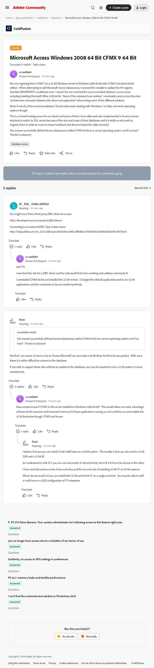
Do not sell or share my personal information (104, 663)
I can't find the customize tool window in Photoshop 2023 (42, 596)
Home (9, 17)
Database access (20, 144)
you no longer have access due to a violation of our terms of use (46, 540)
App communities (24, 17)
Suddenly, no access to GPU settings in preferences (38, 559)
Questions (56, 17)
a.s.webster (25, 72)
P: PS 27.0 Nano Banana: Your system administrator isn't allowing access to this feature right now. (65, 522)
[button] (7, 8)
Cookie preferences (68, 663)
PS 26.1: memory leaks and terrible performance (37, 577)
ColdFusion (42, 17)
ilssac (22, 319)
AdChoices (139, 663)
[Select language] (101, 7)
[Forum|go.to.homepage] (29, 7)
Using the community (19, 663)
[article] (77, 226)
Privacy (52, 663)
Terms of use (39, 663)
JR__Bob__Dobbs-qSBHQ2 (34, 204)
